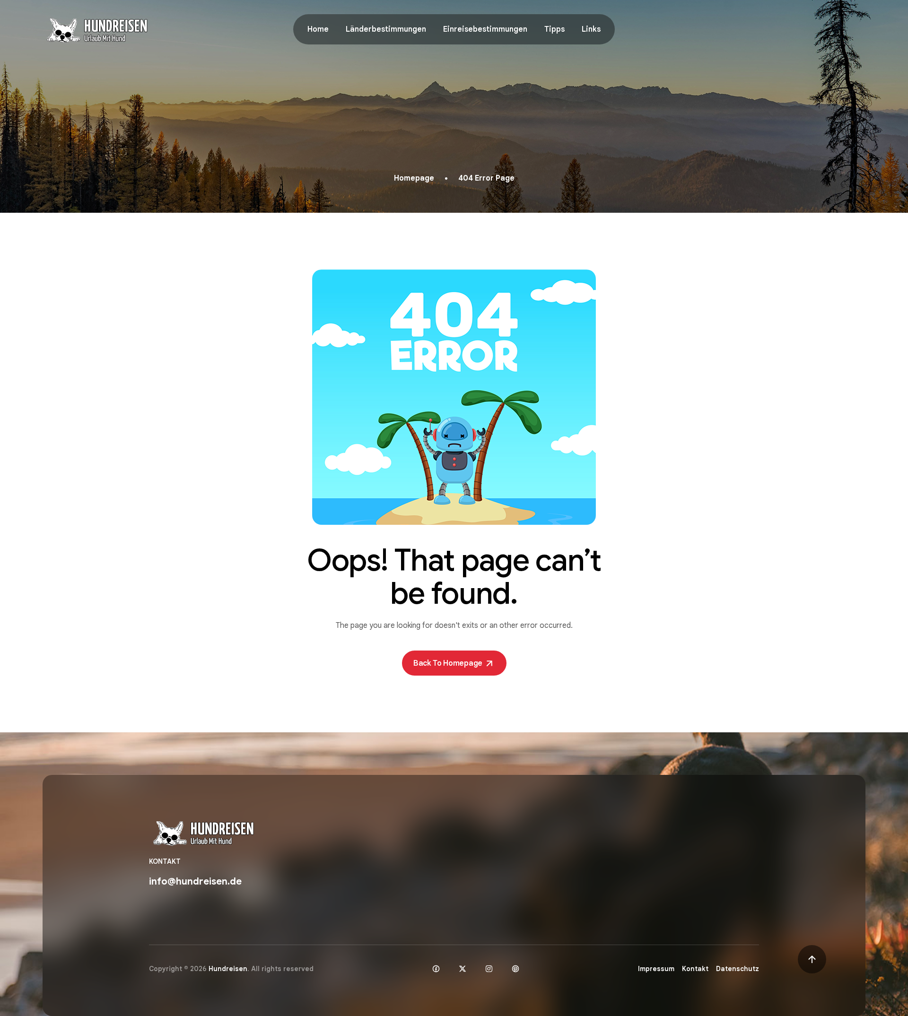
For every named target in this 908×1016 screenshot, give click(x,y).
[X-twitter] (462, 969)
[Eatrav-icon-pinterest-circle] (515, 969)
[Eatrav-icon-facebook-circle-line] (436, 969)
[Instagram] (489, 969)
